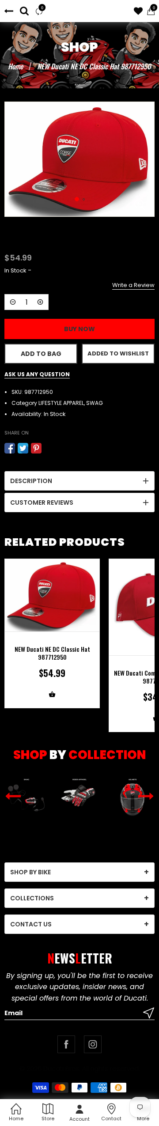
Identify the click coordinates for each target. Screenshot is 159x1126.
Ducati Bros (61, 1068)
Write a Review (133, 285)
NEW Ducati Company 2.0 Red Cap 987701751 (52, 677)
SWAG (94, 403)
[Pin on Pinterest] (36, 448)
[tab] (79, 481)
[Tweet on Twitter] (23, 448)
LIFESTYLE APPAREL (61, 403)
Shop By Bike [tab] (30, 872)
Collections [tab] (32, 898)
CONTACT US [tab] (31, 924)
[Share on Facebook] (9, 448)
